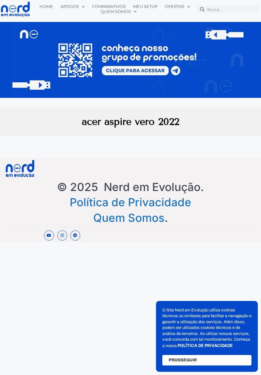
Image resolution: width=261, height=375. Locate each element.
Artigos (69, 6)
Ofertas (174, 6)
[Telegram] (75, 235)
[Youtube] (49, 235)
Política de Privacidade (130, 202)
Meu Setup (145, 6)
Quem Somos (116, 11)
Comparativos (109, 6)
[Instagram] (62, 235)
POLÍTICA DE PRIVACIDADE (205, 345)
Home (46, 6)
